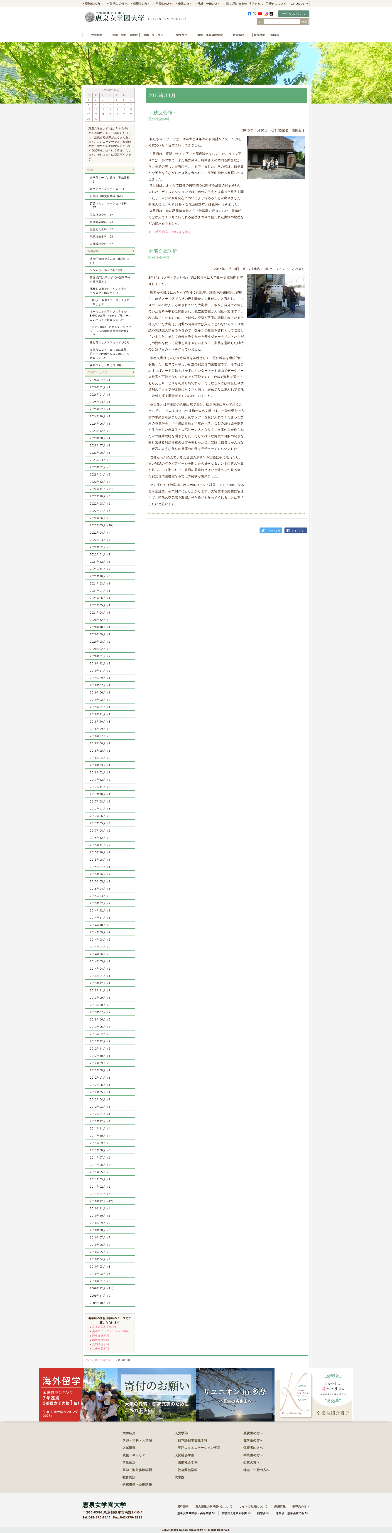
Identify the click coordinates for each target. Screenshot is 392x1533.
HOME (87, 1360)
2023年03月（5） (101, 460)
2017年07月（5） (101, 809)
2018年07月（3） (101, 736)
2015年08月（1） (101, 860)
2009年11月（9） (101, 1296)
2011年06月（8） (101, 1165)
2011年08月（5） (101, 1150)
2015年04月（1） (101, 889)
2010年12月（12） (102, 1201)
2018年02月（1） (101, 772)
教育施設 (238, 35)
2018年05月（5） (101, 751)
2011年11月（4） (101, 1128)
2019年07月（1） (101, 685)
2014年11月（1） (101, 918)
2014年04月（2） (101, 969)
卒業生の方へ (164, 3)
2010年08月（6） (101, 1230)
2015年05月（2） (101, 881)
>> (118, 90)
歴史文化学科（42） (103, 229)
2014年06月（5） (101, 954)
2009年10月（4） (101, 1303)
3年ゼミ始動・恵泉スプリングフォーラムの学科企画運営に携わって (110, 331)
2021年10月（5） (101, 576)
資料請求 (183, 1506)
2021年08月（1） (101, 583)
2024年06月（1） (101, 424)
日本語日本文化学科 (105, 1327)
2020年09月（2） (101, 634)
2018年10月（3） (101, 721)
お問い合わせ (238, 3)
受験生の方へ (94, 3)
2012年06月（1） (101, 1085)
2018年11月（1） (101, 714)
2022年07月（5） (101, 511)
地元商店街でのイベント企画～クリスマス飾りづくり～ (110, 291)
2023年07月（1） (101, 445)
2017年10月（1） (101, 794)
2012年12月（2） (101, 1041)
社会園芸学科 (100, 1348)
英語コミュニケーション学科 (110, 1331)
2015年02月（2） (101, 903)
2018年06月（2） (101, 743)
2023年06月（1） (101, 453)
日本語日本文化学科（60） (107, 196)
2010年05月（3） (101, 1252)
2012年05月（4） (101, 1092)
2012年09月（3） (101, 1063)
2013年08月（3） (101, 1005)
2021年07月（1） (101, 591)
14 (131, 104)
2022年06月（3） (101, 518)
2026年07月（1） (101, 380)
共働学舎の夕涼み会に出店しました (110, 261)
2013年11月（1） (101, 990)
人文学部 (181, 1433)
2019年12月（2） (101, 663)
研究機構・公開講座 (137, 1484)
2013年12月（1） (101, 983)
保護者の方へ (141, 3)
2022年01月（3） (101, 554)
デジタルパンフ (294, 13)
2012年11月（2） (101, 1048)
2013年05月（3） (101, 1027)
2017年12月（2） (101, 780)
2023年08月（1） (101, 438)
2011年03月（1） (101, 1179)
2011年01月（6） (101, 1194)
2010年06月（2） (101, 1245)
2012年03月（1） (101, 1107)
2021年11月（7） (101, 569)
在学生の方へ (118, 3)
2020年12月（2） (101, 620)
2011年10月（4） (101, 1136)
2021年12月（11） (102, 562)
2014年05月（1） (101, 961)
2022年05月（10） (102, 525)
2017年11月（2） (101, 787)
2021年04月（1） (101, 612)
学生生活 (182, 35)
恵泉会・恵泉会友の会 (290, 1513)
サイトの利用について (253, 1506)
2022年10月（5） (101, 496)
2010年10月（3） (101, 1216)
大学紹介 (97, 35)
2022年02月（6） (101, 547)
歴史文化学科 (100, 1335)
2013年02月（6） (101, 1034)
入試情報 (129, 1447)
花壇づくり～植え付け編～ (107, 365)
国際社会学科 (100, 1340)
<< (102, 90)
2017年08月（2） (101, 801)
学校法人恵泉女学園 (234, 1513)
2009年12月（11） (102, 1288)
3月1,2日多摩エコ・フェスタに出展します (110, 302)
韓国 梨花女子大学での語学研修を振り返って (110, 279)
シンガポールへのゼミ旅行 (107, 270)
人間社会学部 (184, 1455)
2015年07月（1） (101, 867)
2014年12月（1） (101, 910)
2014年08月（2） (101, 939)
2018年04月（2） (101, 758)
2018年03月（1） (101, 765)
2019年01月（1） (101, 707)
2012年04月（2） (101, 1099)
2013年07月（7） (101, 1012)
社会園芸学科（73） (103, 222)
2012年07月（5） (101, 1078)
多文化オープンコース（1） (108, 189)
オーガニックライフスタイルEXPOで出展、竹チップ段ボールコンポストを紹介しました (110, 316)
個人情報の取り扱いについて (214, 1506)
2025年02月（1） (101, 409)
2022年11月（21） (102, 489)
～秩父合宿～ (163, 112)
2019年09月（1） (101, 678)
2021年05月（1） (101, 605)
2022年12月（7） (101, 482)
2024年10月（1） (101, 416)
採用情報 (280, 1506)
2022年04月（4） (101, 533)
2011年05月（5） (101, 1172)
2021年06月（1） (101, 598)
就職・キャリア (154, 35)
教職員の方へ (300, 1506)
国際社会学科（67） (103, 215)
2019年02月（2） (101, 700)
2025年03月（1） (101, 402)
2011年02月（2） (101, 1187)
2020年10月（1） (101, 627)
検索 (304, 21)
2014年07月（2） (101, 947)
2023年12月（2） (101, 431)
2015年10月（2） (101, 852)
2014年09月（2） (101, 932)
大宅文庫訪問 (163, 251)
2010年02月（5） (101, 1274)
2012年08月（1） (101, 1070)
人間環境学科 (100, 1344)
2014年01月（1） (101, 976)
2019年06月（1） (101, 692)
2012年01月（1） (101, 1114)
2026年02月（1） (101, 387)
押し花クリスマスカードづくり (110, 342)
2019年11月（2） (101, 671)
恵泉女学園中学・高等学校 (194, 1513)
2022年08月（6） (101, 503)
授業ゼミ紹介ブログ (104, 1360)
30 (96, 119)
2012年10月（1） (101, 1056)
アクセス (257, 3)
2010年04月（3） (101, 1259)
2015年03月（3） (101, 896)
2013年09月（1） (101, 998)
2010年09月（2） (101, 1223)
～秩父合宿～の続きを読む (171, 232)
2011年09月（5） (101, 1143)
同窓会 (261, 1513)
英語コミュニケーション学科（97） (108, 205)
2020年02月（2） (101, 649)
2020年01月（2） (101, 656)
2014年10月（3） (101, 925)
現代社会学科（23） (103, 236)
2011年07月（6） (101, 1157)
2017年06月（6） (101, 816)
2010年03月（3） (101, 1266)
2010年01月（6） (101, 1281)
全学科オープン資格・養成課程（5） (110, 179)
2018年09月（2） (101, 729)
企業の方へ (185, 3)
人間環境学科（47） (103, 244)
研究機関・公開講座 (267, 35)
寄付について (277, 3)
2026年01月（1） (101, 394)
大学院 (180, 1477)
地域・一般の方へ (209, 3)
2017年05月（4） (101, 823)
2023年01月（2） (101, 474)
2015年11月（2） (101, 845)
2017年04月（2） (101, 830)
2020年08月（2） (101, 642)
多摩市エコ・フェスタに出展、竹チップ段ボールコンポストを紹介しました (110, 354)
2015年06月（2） (101, 874)
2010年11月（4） (101, 1208)
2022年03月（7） (101, 540)
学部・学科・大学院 (125, 35)
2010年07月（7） (101, 1237)
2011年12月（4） (101, 1121)
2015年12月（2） (101, 838)
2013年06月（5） (101, 1019)
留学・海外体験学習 (210, 35)
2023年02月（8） (101, 467)
